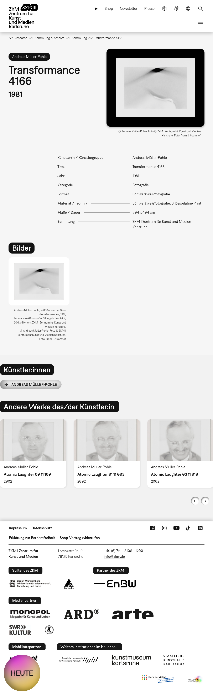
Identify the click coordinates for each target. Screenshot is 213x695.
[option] (41, 300)
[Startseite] (27, 16)
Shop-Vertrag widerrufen (80, 538)
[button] (155, 88)
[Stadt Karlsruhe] (69, 584)
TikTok (188, 528)
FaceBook (152, 528)
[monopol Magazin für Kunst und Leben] (30, 614)
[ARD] (81, 614)
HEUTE (22, 673)
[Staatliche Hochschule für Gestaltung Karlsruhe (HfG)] (78, 660)
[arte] (133, 614)
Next (205, 501)
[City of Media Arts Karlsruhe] (195, 679)
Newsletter (128, 8)
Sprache (188, 8)
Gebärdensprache (176, 8)
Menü (200, 23)
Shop (109, 8)
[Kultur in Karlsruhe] (49, 630)
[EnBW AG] (115, 583)
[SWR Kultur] (20, 630)
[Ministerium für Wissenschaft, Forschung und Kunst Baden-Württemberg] (30, 583)
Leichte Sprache (164, 8)
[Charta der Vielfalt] (158, 679)
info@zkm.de (114, 556)
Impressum (18, 528)
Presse (149, 8)
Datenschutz (41, 528)
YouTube (176, 528)
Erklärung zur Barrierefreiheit (32, 538)
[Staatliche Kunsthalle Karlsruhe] (173, 660)
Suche (200, 8)
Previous (195, 501)
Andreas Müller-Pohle (34, 384)
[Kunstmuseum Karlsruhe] (131, 660)
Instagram (164, 528)
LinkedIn (200, 528)
